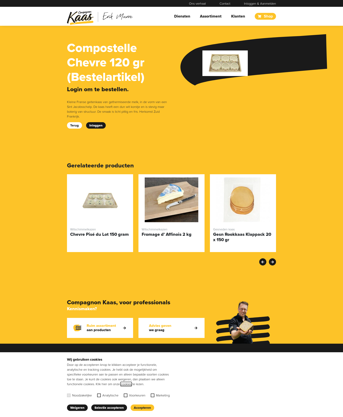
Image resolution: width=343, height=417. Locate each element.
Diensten (182, 16)
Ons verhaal (197, 4)
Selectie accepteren (109, 408)
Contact (225, 4)
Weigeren (77, 408)
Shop (268, 16)
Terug (74, 125)
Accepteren (142, 408)
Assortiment (211, 16)
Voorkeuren (137, 395)
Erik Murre (118, 16)
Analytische (110, 395)
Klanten (238, 16)
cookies (126, 384)
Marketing (163, 395)
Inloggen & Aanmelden (260, 4)
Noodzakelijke (82, 395)
